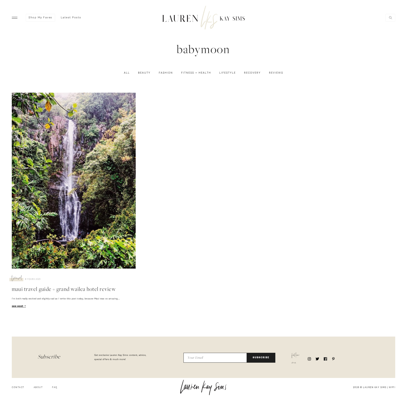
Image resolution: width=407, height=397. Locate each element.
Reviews (276, 73)
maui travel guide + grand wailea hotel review (64, 290)
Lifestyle (227, 73)
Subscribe (261, 358)
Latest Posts (71, 17)
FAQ (54, 387)
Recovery (252, 73)
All (127, 73)
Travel (17, 278)
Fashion (166, 73)
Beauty (144, 73)
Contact (18, 387)
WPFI (392, 387)
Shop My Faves (40, 17)
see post (18, 306)
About (38, 387)
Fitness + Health (196, 73)
